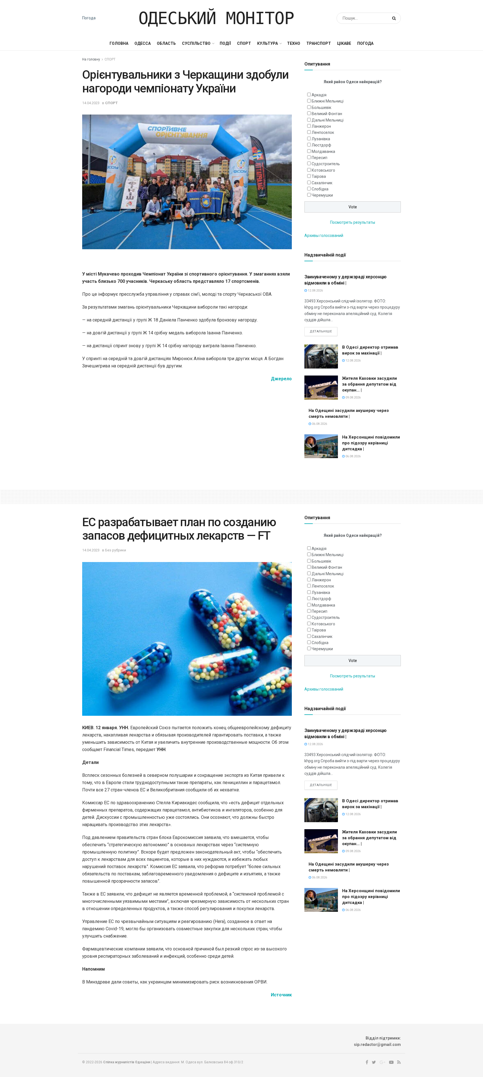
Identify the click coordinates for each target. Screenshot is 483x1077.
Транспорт (318, 43)
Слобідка (320, 189)
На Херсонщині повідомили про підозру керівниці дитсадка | (371, 443)
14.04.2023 (91, 103)
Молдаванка (323, 151)
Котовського (323, 170)
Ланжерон (321, 126)
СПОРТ (244, 43)
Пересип (319, 157)
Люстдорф (321, 145)
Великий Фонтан (327, 113)
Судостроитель (326, 164)
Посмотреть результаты (352, 222)
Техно (293, 43)
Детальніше (321, 331)
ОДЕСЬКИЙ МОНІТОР (216, 18)
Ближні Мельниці (328, 101)
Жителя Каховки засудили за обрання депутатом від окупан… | (369, 384)
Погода (89, 18)
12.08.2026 (315, 290)
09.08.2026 (353, 397)
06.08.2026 (319, 424)
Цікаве (344, 43)
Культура (267, 43)
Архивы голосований (323, 235)
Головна (119, 43)
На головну (91, 59)
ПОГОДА (365, 43)
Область (166, 43)
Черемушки (322, 195)
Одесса (142, 43)
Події (225, 43)
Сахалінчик (322, 183)
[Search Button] (395, 18)
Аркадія (319, 95)
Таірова (319, 176)
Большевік (321, 107)
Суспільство (196, 43)
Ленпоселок (323, 132)
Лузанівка (321, 139)
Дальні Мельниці (328, 120)
